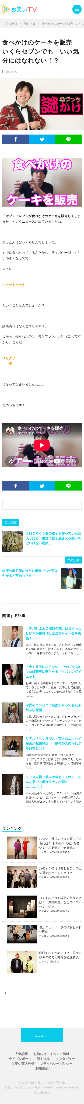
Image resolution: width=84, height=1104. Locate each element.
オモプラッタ (56, 1082)
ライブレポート (20, 1059)
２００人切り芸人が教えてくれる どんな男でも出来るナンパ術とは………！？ (53, 781)
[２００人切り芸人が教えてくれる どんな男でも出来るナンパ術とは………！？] (12, 784)
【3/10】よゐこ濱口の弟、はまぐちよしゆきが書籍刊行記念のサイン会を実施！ (53, 633)
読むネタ (12, 71)
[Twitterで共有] (42, 139)
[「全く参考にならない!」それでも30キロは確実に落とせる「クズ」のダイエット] (12, 674)
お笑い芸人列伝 (23, 1063)
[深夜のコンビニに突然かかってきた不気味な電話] (12, 712)
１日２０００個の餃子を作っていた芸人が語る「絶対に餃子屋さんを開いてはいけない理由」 (53, 538)
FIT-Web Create (50, 1087)
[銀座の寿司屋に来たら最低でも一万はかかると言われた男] (71, 578)
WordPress (42, 1092)
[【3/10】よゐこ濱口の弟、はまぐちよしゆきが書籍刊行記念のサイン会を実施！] (12, 636)
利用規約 (42, 1068)
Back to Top (42, 1036)
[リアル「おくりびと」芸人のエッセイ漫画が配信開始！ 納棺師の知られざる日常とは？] (12, 746)
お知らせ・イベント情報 (51, 1054)
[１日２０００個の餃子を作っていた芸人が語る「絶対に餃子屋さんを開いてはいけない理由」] (12, 541)
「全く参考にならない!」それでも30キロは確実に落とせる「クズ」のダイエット (53, 671)
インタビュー (65, 1059)
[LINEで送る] (68, 139)
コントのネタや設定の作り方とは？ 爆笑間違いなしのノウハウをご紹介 (60, 902)
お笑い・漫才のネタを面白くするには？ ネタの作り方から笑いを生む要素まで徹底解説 (60, 843)
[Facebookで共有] (15, 139)
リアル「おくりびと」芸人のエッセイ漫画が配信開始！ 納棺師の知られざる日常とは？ (53, 743)
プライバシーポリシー (56, 1063)
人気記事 (55, 851)
